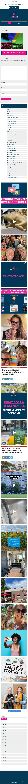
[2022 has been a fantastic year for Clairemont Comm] (14, 274)
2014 (4, 752)
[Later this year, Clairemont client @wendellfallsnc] (14, 380)
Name (3, 82)
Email (3, 88)
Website (3, 93)
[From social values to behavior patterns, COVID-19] (14, 669)
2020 (4, 733)
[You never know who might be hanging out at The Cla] (14, 511)
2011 (4, 761)
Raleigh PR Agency (11, 159)
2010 (4, 764)
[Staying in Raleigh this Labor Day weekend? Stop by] (14, 485)
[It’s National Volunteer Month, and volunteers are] (14, 617)
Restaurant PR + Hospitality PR (14, 163)
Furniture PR (10, 130)
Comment (4, 65)
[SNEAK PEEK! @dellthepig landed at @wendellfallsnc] (14, 221)
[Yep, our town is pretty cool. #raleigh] (14, 538)
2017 (4, 742)
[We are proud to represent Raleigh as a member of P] (14, 248)
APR (8, 109)
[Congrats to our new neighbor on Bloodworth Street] (14, 590)
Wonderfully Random (12, 177)
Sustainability (10, 169)
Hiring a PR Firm (11, 132)
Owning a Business (11, 148)
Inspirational (10, 136)
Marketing (9, 140)
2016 (4, 745)
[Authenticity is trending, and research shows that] (14, 643)
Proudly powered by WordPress (8, 781)
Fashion (9, 125)
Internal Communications (13, 138)
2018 (4, 739)
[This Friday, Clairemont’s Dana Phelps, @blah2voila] (14, 327)
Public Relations (11, 156)
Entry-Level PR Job (11, 123)
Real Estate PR (10, 161)
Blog (8, 113)
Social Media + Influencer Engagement (16, 165)
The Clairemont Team (12, 171)
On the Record (10, 144)
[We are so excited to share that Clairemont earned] (14, 696)
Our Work (9, 146)
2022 (4, 727)
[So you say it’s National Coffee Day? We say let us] (14, 432)
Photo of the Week (11, 150)
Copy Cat (9, 119)
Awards (8, 111)
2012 (4, 758)
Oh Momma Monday (12, 142)
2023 (4, 724)
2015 (4, 748)
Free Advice (10, 128)
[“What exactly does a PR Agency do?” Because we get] (14, 406)
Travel (8, 173)
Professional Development (13, 154)
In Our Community (11, 134)
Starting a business (11, 167)
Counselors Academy (12, 121)
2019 (4, 736)
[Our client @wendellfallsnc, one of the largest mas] (14, 459)
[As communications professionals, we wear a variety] (14, 301)
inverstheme (14, 782)
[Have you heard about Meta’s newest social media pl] (14, 195)
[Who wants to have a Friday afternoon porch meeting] (14, 564)
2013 (4, 755)
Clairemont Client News (13, 117)
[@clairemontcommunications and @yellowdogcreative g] (14, 353)
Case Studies (10, 115)
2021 (4, 730)
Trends (8, 175)
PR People (9, 152)
